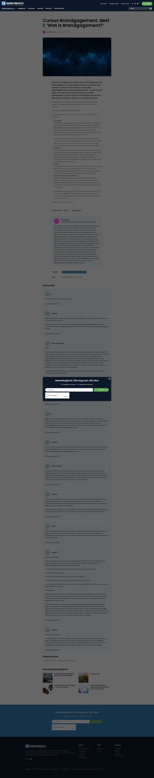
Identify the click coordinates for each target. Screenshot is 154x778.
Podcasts (49, 8)
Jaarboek (40, 8)
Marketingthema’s (8, 8)
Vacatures (31, 8)
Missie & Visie (125, 3)
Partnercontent (59, 8)
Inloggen (147, 3)
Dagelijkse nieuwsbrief (69, 384)
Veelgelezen (21, 8)
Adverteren (103, 3)
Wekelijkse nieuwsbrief (86, 384)
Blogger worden (114, 3)
